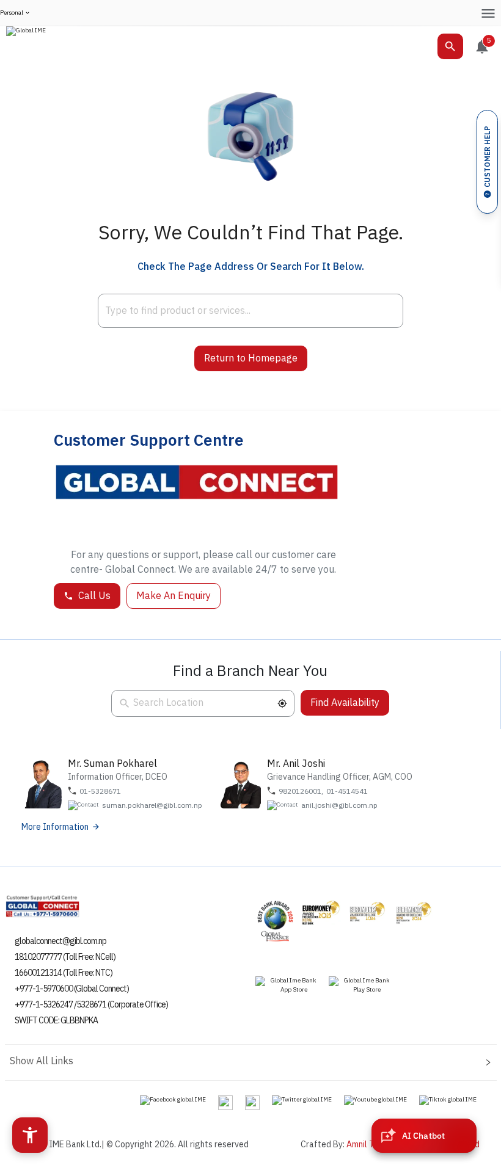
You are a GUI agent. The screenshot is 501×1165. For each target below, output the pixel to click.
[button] (282, 703)
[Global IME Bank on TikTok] (448, 1100)
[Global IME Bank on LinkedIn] (252, 1102)
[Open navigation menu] (488, 13)
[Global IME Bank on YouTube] (375, 1100)
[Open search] (450, 46)
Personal (11, 13)
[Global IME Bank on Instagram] (225, 1102)
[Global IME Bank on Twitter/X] (302, 1100)
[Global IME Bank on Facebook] (173, 1100)
